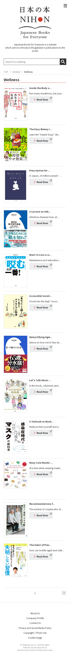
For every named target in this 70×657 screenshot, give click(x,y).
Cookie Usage (35, 637)
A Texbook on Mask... (41, 421)
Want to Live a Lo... (40, 254)
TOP (6, 72)
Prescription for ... (39, 170)
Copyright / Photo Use (35, 632)
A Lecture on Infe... (40, 211)
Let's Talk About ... (40, 380)
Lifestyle (16, 72)
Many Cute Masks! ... (41, 462)
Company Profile (35, 618)
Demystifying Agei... (40, 337)
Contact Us (35, 622)
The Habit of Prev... (40, 544)
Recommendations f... (42, 503)
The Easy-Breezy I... (40, 129)
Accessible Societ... (40, 295)
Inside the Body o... (40, 88)
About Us (35, 613)
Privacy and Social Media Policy (35, 627)
